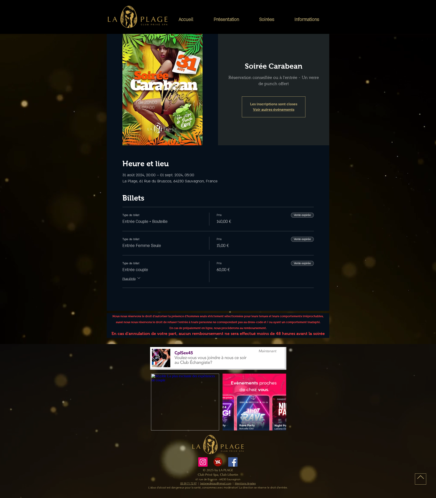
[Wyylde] (218, 462)
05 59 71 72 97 (188, 483)
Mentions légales (245, 483)
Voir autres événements (273, 109)
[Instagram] (203, 462)
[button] (226, 19)
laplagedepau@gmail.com (215, 483)
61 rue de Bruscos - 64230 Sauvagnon (218, 479)
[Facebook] (233, 462)
